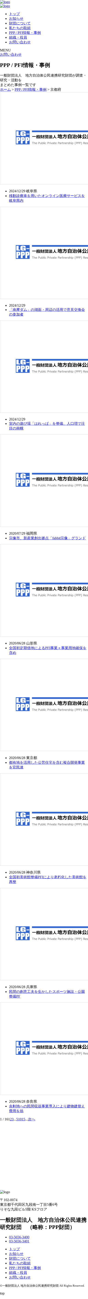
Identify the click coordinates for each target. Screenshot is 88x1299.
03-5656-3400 (19, 1237)
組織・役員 (18, 37)
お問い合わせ (20, 42)
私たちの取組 (20, 28)
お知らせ (16, 18)
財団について (20, 23)
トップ (14, 14)
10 (20, 1119)
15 (23, 1119)
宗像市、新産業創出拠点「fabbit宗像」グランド (47, 538)
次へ (31, 1119)
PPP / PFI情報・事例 (25, 33)
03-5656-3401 (19, 1241)
